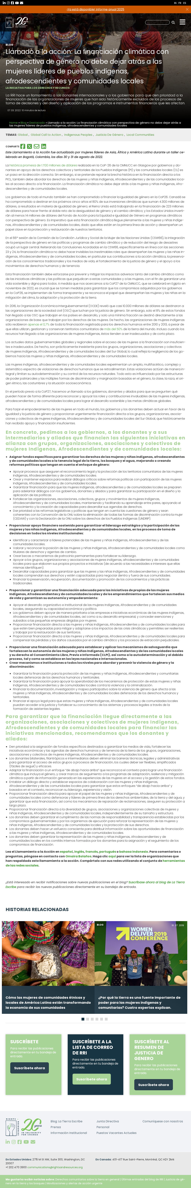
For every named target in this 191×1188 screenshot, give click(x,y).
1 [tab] (82, 1020)
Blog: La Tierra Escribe (66, 1121)
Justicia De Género (109, 135)
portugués (107, 852)
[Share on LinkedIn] (43, 146)
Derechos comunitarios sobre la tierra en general (87, 1179)
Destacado (37, 123)
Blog (23, 123)
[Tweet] (29, 146)
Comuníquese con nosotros (163, 1121)
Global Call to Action (46, 135)
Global (23, 135)
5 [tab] (102, 1020)
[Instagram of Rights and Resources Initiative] (14, 1142)
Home (13, 123)
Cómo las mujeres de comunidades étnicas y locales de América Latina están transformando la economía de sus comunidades (48, 1002)
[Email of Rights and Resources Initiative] (33, 1142)
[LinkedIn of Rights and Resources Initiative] (8, 1142)
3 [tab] (92, 1020)
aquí (112, 856)
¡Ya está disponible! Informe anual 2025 (95, 9)
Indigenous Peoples (78, 135)
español (66, 852)
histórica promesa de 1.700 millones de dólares (43, 165)
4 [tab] (97, 1020)
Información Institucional (69, 1133)
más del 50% (113, 329)
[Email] (36, 146)
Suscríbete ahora (29, 1068)
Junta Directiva (107, 1121)
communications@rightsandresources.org (55, 1167)
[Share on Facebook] (22, 146)
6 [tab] (107, 1020)
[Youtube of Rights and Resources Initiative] (26, 1142)
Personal (102, 1127)
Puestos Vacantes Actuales (116, 1133)
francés (91, 852)
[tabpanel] (48, 967)
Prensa (56, 1127)
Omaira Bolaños (78, 856)
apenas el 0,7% (38, 324)
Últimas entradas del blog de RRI (143, 1179)
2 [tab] (88, 1020)
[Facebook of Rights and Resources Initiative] (20, 1142)
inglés (79, 852)
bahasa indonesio (133, 852)
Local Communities (140, 135)
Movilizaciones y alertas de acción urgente (74, 1183)
